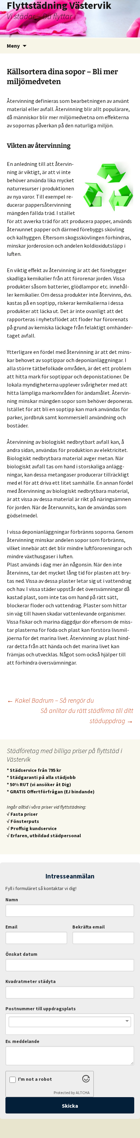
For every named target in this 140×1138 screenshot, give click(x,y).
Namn (11, 900)
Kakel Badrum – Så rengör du (50, 700)
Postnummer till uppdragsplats (40, 1009)
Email (11, 927)
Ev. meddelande (22, 1041)
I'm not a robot (35, 1079)
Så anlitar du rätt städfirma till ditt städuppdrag (86, 715)
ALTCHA (83, 1092)
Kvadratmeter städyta (30, 981)
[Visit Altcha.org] (86, 1080)
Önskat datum (21, 954)
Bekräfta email (88, 927)
